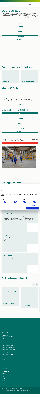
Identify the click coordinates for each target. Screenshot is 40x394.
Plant (3, 361)
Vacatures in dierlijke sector (7, 345)
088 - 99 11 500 (5, 332)
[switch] (15, 202)
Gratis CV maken (5, 376)
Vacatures (4, 373)
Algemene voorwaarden (14, 388)
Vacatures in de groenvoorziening (9, 352)
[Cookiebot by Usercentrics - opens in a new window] (34, 185)
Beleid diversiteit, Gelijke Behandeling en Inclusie (10, 390)
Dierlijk (3, 359)
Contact (3, 380)
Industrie (4, 363)
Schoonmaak (4, 368)
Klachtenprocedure (24, 390)
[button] (33, 284)
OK (32, 208)
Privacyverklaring (5, 388)
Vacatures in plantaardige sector (8, 347)
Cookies (21, 388)
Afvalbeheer (4, 364)
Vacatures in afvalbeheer (7, 350)
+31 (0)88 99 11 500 (35, 1)
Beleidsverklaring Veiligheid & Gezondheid (9, 392)
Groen (3, 366)
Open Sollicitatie (5, 375)
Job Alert (3, 378)
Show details (34, 205)
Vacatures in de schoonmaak (8, 354)
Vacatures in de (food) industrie (8, 349)
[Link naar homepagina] (4, 4)
